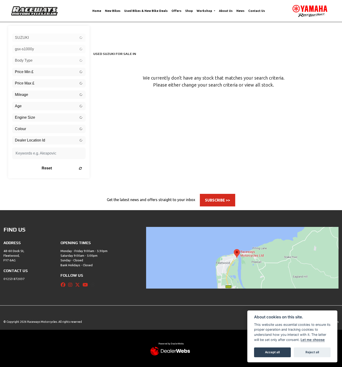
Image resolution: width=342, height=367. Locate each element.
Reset (47, 168)
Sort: (100, 30)
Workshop (205, 10)
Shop (189, 10)
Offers (176, 10)
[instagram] (71, 285)
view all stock (259, 85)
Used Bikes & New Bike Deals (146, 10)
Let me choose (313, 340)
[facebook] (64, 285)
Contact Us (256, 10)
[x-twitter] (78, 285)
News (240, 10)
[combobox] (49, 38)
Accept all (272, 352)
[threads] (94, 285)
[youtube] (86, 285)
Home (96, 10)
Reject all (312, 352)
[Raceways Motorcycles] (34, 10)
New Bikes (113, 10)
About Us (226, 10)
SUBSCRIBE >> (217, 200)
